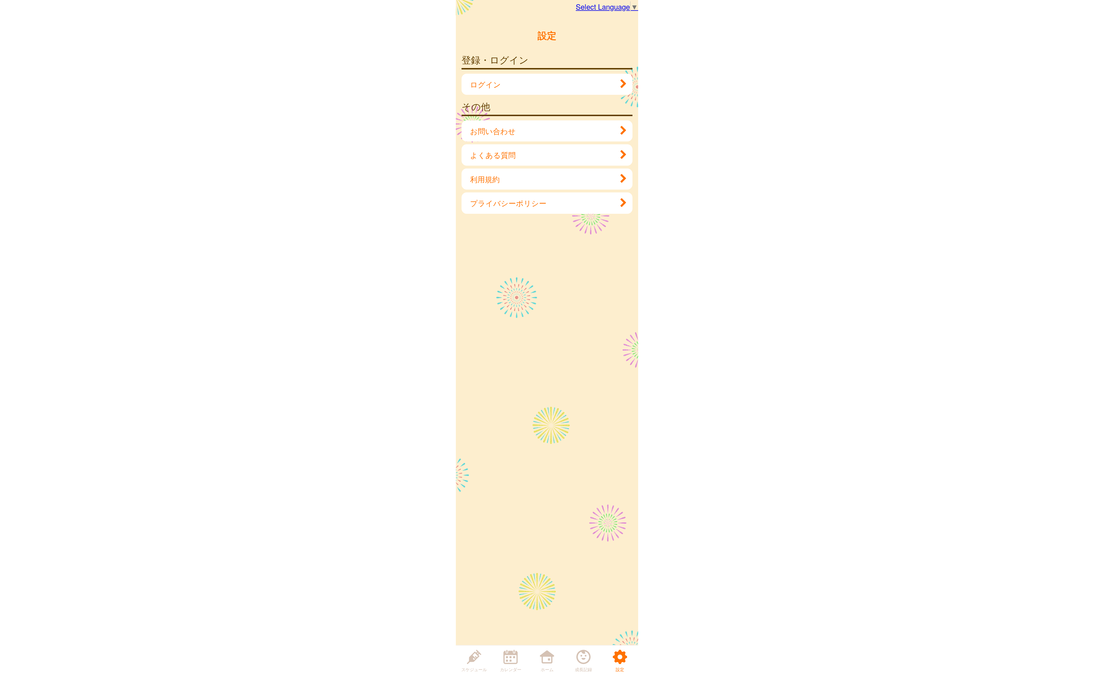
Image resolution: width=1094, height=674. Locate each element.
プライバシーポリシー (508, 203)
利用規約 (485, 179)
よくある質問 (493, 155)
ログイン (485, 84)
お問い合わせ (493, 131)
